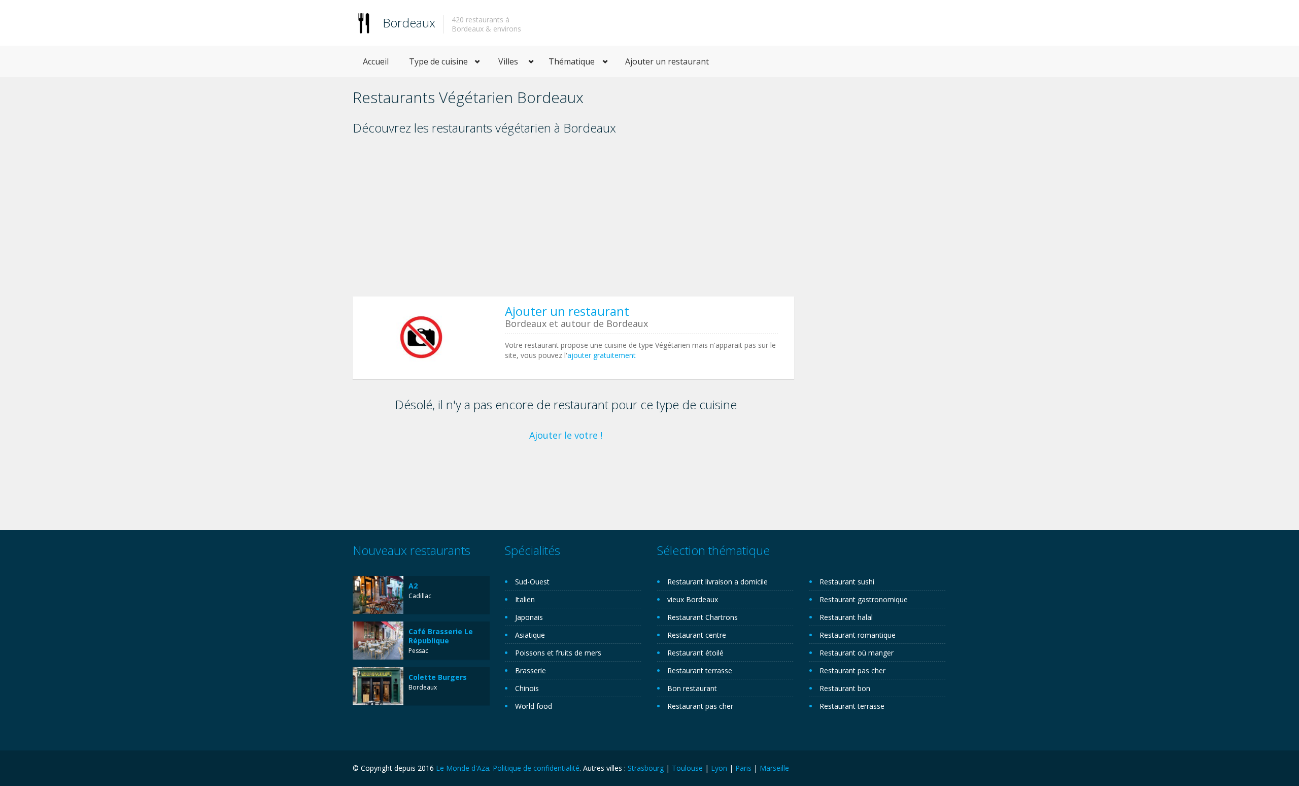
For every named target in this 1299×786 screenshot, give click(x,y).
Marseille (774, 768)
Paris (743, 768)
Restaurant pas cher (700, 706)
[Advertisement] (573, 219)
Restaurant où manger (856, 653)
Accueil (376, 61)
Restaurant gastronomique (863, 599)
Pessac (418, 650)
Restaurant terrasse (699, 670)
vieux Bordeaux (692, 599)
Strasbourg (646, 768)
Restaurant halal (846, 617)
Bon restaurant (692, 688)
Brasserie (530, 670)
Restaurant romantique (857, 635)
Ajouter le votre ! (565, 435)
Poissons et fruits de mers (558, 653)
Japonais (529, 617)
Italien (525, 599)
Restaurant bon (844, 688)
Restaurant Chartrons (702, 617)
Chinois (527, 688)
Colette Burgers (437, 677)
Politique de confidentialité (536, 768)
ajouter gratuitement (601, 355)
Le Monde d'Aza (462, 768)
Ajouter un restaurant (667, 61)
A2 (413, 586)
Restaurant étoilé (695, 653)
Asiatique (530, 635)
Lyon (719, 768)
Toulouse (687, 768)
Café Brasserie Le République (440, 636)
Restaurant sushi (846, 581)
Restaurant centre (696, 635)
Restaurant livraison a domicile (717, 581)
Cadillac (419, 596)
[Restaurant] (364, 22)
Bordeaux (409, 22)
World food (533, 706)
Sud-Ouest (532, 581)
